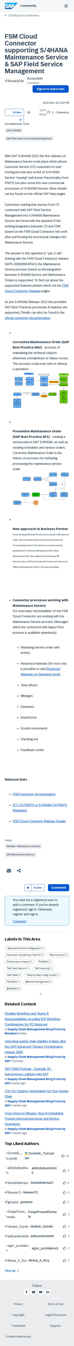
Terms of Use (55, 1304)
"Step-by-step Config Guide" (41, 975)
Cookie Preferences (18, 1336)
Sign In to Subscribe (51, 89)
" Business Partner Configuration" (24, 948)
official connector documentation (27, 318)
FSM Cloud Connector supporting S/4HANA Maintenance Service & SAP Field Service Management (36, 54)
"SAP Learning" (42, 968)
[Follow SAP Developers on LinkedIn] (47, 1292)
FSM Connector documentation (34, 794)
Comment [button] (58, 887)
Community (28, 5)
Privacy (18, 1304)
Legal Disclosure (55, 1314)
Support (55, 1325)
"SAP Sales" (13, 975)
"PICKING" (43, 961)
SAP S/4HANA (14, 130)
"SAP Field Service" (17, 968)
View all (10, 1270)
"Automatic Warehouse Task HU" (24, 955)
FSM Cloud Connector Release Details (39, 821)
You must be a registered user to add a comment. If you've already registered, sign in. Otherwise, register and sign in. (36, 907)
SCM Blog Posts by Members (23, 15)
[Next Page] (40, 994)
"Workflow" (12, 981)
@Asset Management (37, 981)
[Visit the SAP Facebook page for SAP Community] (26, 1292)
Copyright (18, 1314)
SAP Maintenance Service (20, 854)
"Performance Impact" (19, 961)
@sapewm (12, 988)
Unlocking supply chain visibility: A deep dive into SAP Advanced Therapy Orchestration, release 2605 (35, 1047)
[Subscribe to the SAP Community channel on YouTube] (40, 1292)
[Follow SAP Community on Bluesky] (33, 1292)
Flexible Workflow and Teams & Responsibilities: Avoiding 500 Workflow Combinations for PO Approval (32, 1019)
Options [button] (35, 96)
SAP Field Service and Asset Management (29, 138)
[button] (21, 119)
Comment (19, 921)
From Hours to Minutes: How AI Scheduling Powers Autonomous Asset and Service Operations (34, 1119)
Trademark (18, 1325)
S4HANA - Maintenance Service (23, 846)
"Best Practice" (57, 955)
